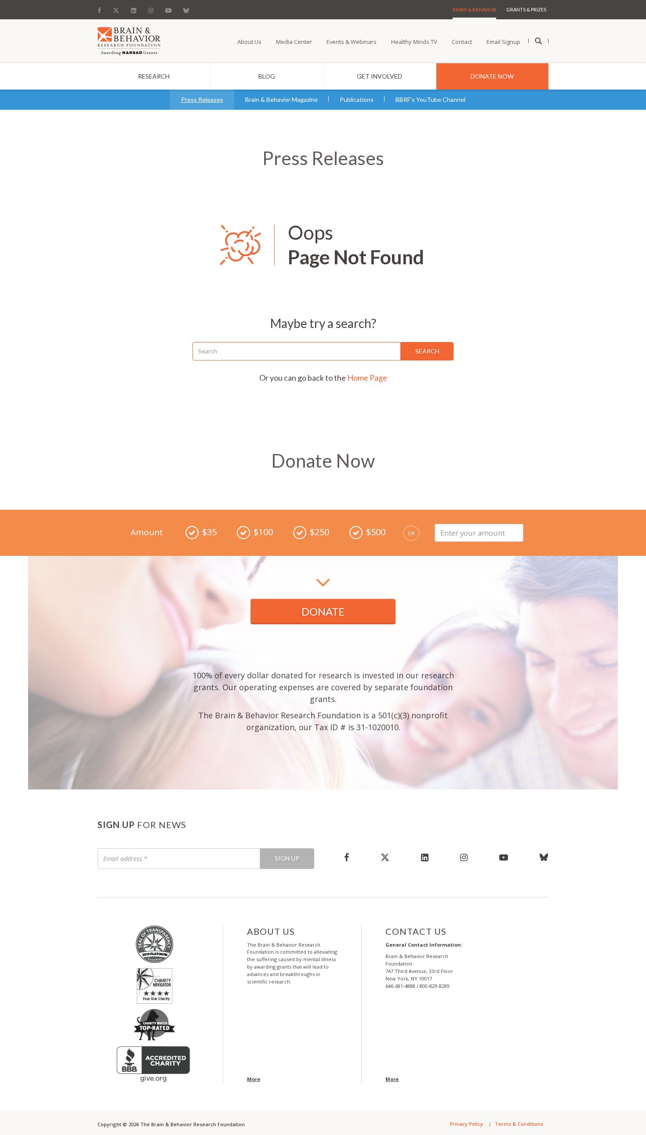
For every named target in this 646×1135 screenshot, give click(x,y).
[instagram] (463, 857)
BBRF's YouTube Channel (430, 99)
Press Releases (202, 99)
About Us (249, 42)
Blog (266, 76)
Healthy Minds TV (414, 42)
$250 (319, 532)
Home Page (367, 377)
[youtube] (503, 857)
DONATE (323, 611)
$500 (375, 532)
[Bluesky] (186, 8)
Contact (462, 42)
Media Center (294, 42)
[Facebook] (102, 8)
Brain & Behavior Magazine (281, 99)
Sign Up (287, 858)
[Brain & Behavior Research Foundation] (129, 40)
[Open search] (538, 41)
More (253, 1079)
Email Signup (503, 42)
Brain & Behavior (474, 9)
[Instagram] (151, 8)
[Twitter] (116, 8)
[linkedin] (424, 857)
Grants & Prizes (526, 9)
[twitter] (385, 857)
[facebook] (346, 857)
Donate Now (492, 76)
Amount (147, 532)
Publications (357, 99)
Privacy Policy (466, 1124)
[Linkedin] (134, 8)
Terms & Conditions (519, 1124)
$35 (209, 532)
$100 (263, 532)
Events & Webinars (352, 42)
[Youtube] (168, 8)
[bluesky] (536, 857)
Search (427, 351)
